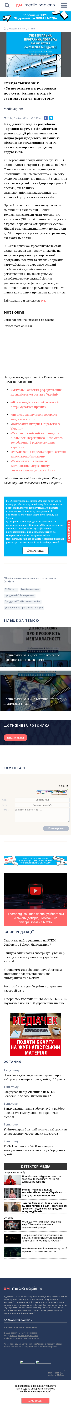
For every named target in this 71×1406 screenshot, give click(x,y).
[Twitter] (51, 118)
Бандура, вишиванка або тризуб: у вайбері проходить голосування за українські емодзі (34, 957)
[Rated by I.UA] (27, 1362)
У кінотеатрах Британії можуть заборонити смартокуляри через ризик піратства (35, 1131)
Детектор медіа (35, 1167)
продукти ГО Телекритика (19, 595)
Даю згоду (35, 1400)
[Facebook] (46, 118)
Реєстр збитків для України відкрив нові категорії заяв (34, 988)
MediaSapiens (13, 109)
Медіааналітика (17, 28)
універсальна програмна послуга (24, 607)
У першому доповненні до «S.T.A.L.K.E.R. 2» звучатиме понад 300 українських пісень (35, 1001)
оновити (63, 785)
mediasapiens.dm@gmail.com (24, 1336)
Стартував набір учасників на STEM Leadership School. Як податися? (30, 942)
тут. (43, 300)
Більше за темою (21, 620)
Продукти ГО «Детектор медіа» (22, 601)
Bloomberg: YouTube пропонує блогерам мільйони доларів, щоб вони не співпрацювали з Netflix (33, 973)
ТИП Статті (11, 589)
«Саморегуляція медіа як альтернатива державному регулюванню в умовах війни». (33, 465)
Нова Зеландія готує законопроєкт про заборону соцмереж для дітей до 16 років (34, 1077)
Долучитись (35, 550)
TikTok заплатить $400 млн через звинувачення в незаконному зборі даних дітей (34, 1150)
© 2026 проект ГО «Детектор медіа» (21, 1333)
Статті (31, 28)
